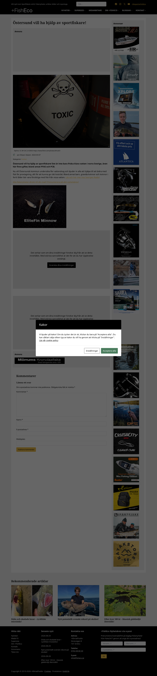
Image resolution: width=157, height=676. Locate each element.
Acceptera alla (109, 350)
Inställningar (92, 350)
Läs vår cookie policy (48, 340)
